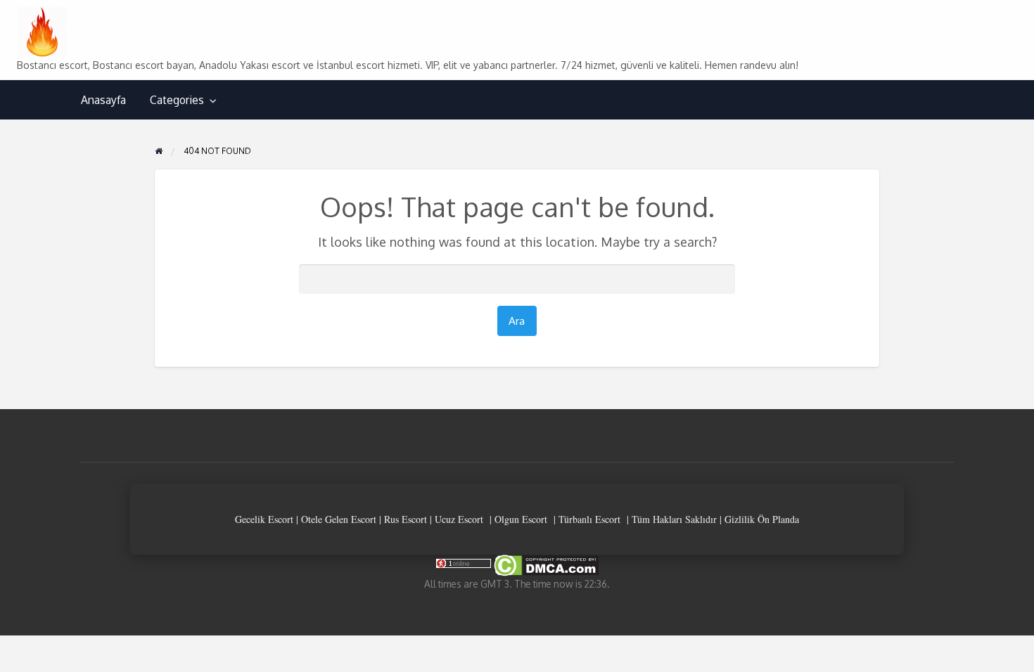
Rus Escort (405, 519)
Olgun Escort (520, 519)
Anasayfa (103, 100)
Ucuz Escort (459, 519)
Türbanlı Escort (589, 519)
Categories (177, 100)
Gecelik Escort (264, 519)
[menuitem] (103, 100)
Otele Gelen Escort (338, 519)
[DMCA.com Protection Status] (545, 565)
